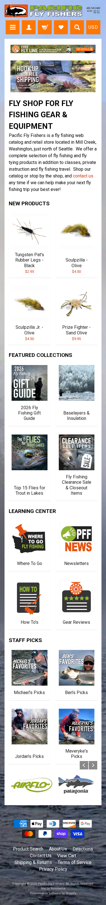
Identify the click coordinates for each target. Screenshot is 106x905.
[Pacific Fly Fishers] (53, 10)
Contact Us (40, 855)
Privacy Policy (53, 869)
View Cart (66, 855)
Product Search (28, 849)
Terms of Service (75, 862)
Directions (83, 849)
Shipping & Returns (33, 862)
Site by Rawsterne (53, 888)
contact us (83, 176)
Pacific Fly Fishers (51, 884)
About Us (58, 849)
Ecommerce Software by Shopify (53, 893)
